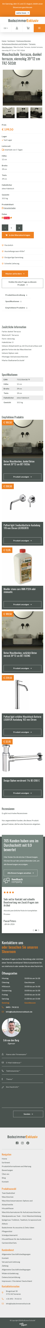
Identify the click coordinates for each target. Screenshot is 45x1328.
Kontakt (5, 1181)
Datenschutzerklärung (11, 1277)
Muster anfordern (14, 273)
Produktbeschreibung (15, 295)
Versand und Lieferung (11, 1262)
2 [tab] (36, 930)
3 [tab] (38, 930)
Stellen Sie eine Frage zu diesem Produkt (22, 283)
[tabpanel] (22, 910)
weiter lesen (21, 13)
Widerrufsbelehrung (10, 1273)
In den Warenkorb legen (19, 235)
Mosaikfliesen (8, 1208)
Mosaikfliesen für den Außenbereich (17, 1239)
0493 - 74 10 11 (12, 1007)
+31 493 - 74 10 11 (14, 1299)
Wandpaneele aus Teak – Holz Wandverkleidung (21, 1216)
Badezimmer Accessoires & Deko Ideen (18, 1227)
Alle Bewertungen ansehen (19, 873)
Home (4, 41)
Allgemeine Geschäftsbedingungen (16, 1254)
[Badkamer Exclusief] (23, 20)
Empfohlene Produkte (15, 307)
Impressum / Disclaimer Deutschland (17, 1281)
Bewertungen (7, 1170)
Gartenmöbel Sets (9, 1243)
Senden (27, 1114)
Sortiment (11, 41)
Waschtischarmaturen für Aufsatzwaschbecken (21, 1212)
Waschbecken (7, 1197)
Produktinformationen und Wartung (16, 1166)
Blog (4, 1178)
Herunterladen (10, 208)
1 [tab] (33, 930)
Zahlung (5, 1266)
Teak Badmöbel (8, 1193)
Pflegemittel (7, 1231)
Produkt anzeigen (21, 477)
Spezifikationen (12, 301)
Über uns (5, 1174)
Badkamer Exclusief (28, 1320)
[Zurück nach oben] (40, 1323)
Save (7, 218)
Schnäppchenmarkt (10, 1235)
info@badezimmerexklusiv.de (19, 1012)
